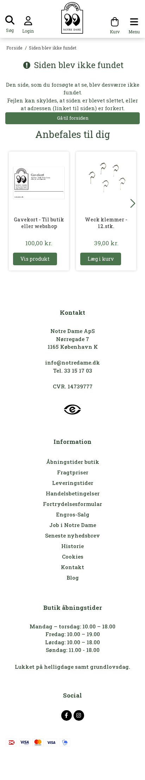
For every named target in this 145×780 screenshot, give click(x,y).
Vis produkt (35, 258)
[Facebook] (66, 715)
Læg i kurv (101, 258)
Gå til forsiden (72, 118)
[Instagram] (79, 715)
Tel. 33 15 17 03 (72, 370)
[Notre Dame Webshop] (72, 18)
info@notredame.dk (72, 362)
